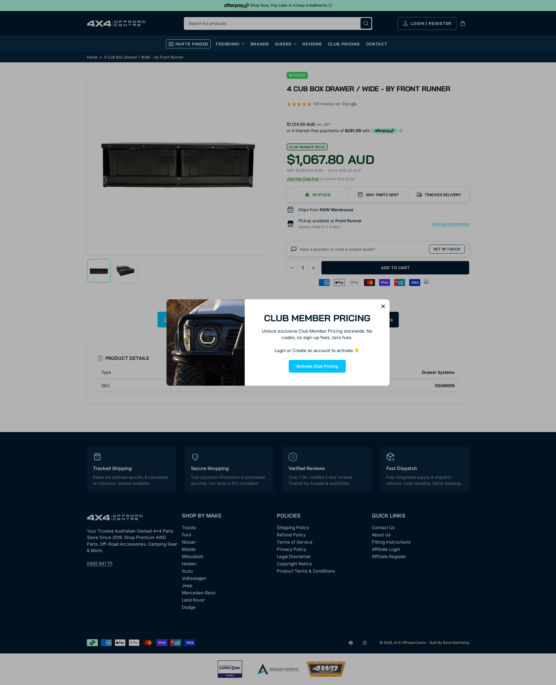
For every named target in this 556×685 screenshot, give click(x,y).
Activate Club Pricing (317, 366)
